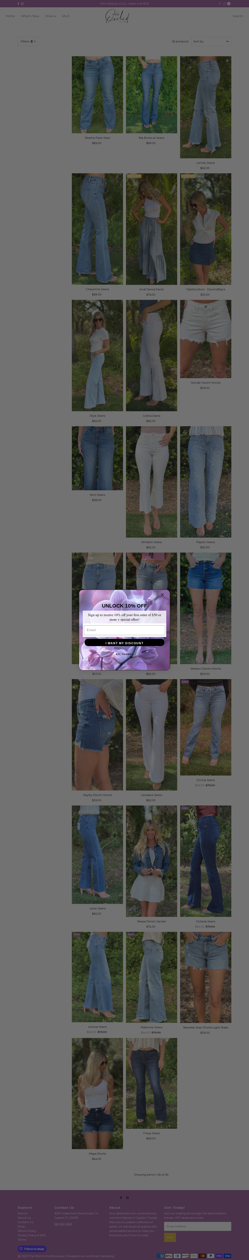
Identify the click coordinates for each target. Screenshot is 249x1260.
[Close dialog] (162, 594)
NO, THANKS (124, 654)
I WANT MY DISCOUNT (125, 643)
